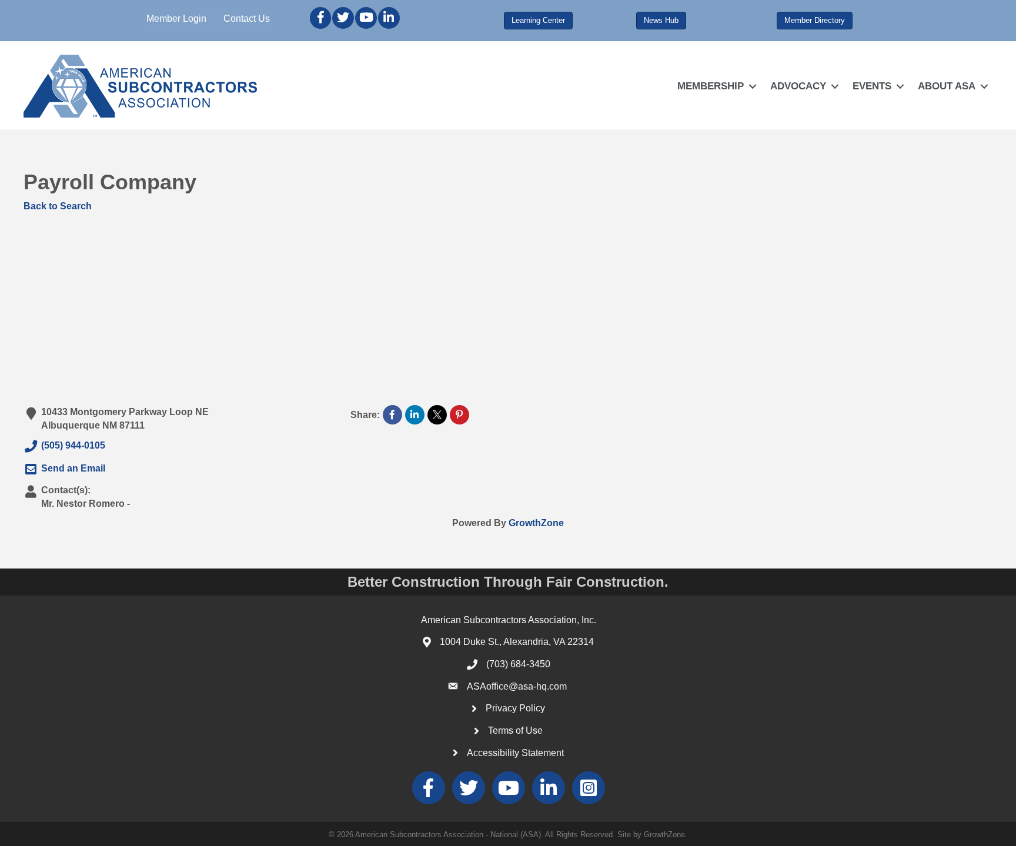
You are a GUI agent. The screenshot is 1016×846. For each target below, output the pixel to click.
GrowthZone (536, 523)
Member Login (176, 19)
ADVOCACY (798, 86)
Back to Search (58, 206)
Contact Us (246, 19)
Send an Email (73, 468)
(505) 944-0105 (73, 446)
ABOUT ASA (946, 86)
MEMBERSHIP (710, 86)
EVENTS (872, 86)
